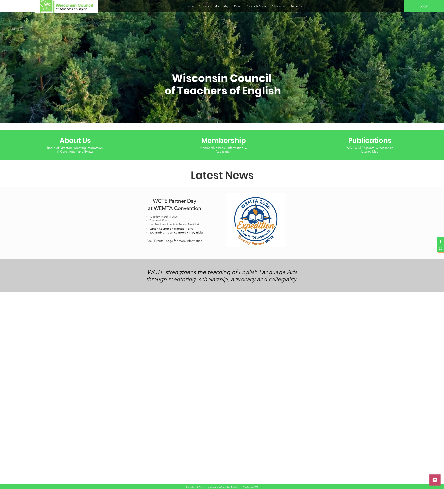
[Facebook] (440, 242)
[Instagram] (440, 248)
